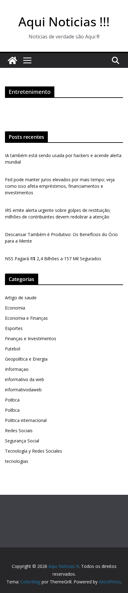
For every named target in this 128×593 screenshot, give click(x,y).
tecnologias (16, 461)
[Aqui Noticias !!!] (12, 60)
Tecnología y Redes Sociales (33, 451)
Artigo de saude (21, 298)
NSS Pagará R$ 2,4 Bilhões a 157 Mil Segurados (53, 258)
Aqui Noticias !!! (64, 21)
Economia (15, 308)
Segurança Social (22, 441)
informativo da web (24, 379)
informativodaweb (23, 390)
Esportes (14, 328)
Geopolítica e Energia (26, 359)
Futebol (12, 349)
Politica (12, 400)
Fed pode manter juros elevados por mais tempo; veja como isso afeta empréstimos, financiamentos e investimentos (60, 186)
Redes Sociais (19, 430)
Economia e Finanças (26, 318)
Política (12, 410)
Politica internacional (26, 420)
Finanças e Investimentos (30, 338)
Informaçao (17, 369)
